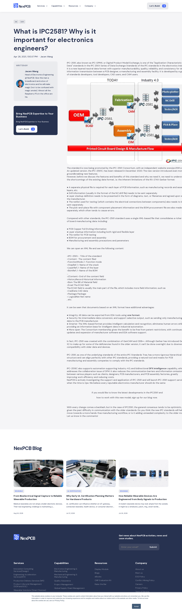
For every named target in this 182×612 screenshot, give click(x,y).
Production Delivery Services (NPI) (29, 581)
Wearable (19, 491)
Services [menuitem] (41, 6)
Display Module (101, 569)
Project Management (63, 584)
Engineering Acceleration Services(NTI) (25, 575)
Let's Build (154, 6)
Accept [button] (136, 606)
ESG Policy (140, 576)
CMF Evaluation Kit (103, 580)
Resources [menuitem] (73, 6)
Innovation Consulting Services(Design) (23, 570)
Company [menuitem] (89, 6)
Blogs (97, 573)
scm (22, 22)
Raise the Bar (100, 584)
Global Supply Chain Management (69, 588)
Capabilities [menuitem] (56, 6)
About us (139, 569)
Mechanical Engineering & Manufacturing (65, 575)
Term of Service (142, 591)
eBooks (98, 576)
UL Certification (74, 491)
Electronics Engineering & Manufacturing (65, 570)
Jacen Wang (46, 56)
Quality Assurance (62, 581)
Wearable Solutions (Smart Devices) (30, 590)
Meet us (139, 573)
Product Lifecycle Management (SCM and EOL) (28, 585)
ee (16, 22)
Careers (139, 584)
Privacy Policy (141, 588)
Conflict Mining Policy (145, 580)
